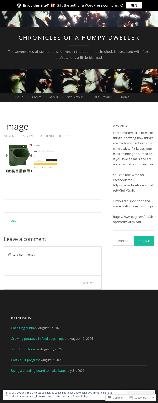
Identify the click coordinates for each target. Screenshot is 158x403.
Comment (88, 282)
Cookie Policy (80, 396)
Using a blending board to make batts (38, 370)
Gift (134, 5)
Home (19, 97)
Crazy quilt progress (25, 360)
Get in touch (76, 97)
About (36, 97)
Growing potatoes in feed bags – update (40, 338)
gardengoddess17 (54, 136)
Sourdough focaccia (25, 349)
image (10, 220)
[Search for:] (133, 241)
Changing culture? (24, 328)
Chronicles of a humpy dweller (79, 37)
